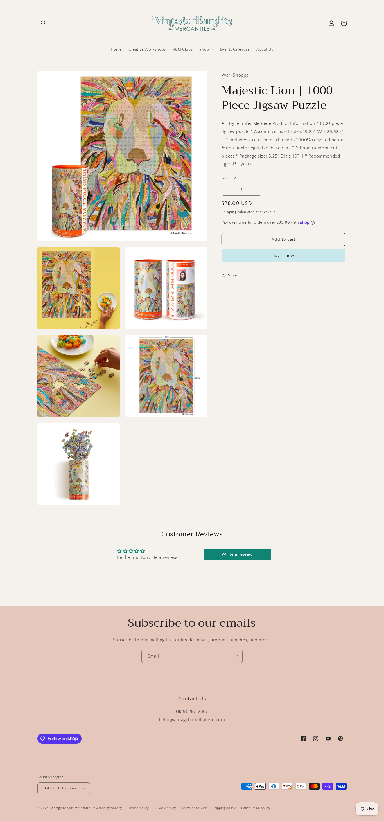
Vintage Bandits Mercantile (71, 808)
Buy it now (283, 255)
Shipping (229, 212)
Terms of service (194, 808)
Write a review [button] (237, 554)
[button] (43, 23)
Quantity (229, 178)
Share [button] (233, 275)
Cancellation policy (255, 808)
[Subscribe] (236, 656)
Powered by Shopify (107, 808)
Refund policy (138, 808)
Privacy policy (165, 808)
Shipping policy (224, 808)
